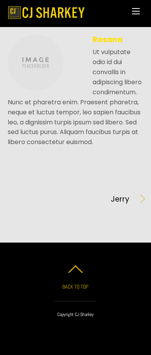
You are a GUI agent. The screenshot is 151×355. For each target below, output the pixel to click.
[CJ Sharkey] (46, 15)
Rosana (108, 39)
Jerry (68, 199)
